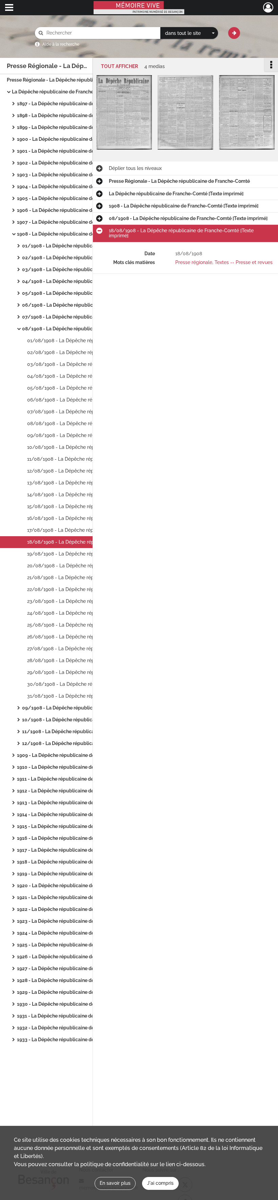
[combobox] (189, 33)
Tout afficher (119, 66)
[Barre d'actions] (271, 64)
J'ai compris (160, 1183)
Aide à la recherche (60, 44)
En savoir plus (115, 1183)
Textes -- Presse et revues (244, 262)
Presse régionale (193, 262)
